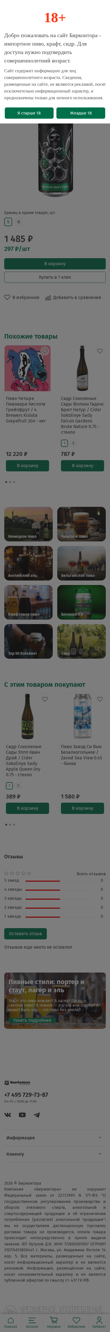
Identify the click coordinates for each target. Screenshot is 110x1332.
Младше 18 (81, 113)
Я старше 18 (29, 113)
